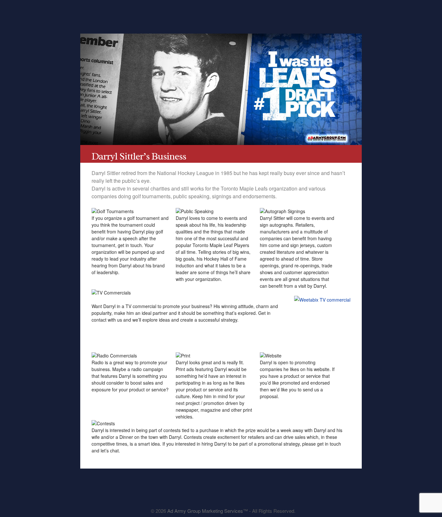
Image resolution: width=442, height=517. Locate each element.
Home (104, 12)
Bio (137, 12)
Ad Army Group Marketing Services (205, 510)
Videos (270, 12)
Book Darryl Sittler (337, 12)
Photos (304, 12)
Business (204, 12)
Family (237, 12)
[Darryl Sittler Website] (226, 495)
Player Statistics (170, 12)
